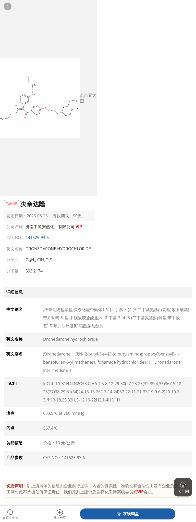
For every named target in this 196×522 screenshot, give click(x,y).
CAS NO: (14, 237)
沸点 (10, 413)
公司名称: (14, 226)
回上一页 (60, 517)
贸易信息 (14, 443)
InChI (11, 383)
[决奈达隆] (40, 98)
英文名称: (14, 249)
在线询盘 (131, 513)
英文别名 (14, 354)
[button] (183, 487)
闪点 (10, 428)
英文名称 (14, 339)
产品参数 (14, 457)
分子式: (13, 260)
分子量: (13, 271)
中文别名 (14, 309)
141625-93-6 (37, 237)
